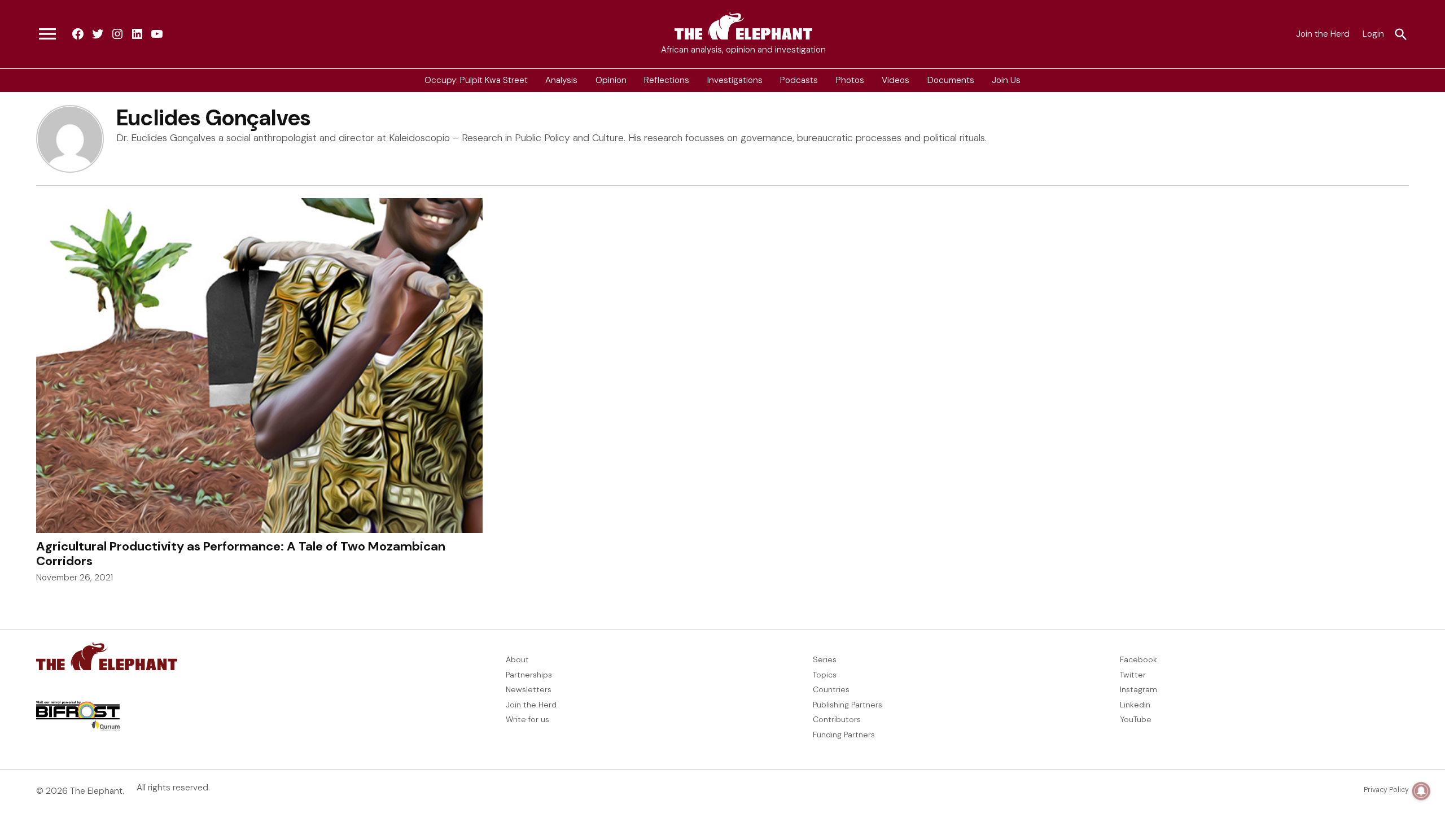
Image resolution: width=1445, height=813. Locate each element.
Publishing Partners (847, 705)
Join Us (1006, 80)
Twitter (1133, 675)
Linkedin (1135, 705)
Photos (850, 80)
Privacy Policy (1386, 789)
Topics (825, 675)
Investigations (735, 80)
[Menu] (47, 34)
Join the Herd (1323, 34)
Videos (895, 80)
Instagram (1138, 689)
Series (825, 659)
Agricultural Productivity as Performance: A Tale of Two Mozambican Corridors (240, 553)
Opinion (611, 80)
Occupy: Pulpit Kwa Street (476, 80)
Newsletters (528, 689)
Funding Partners (844, 734)
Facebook (1138, 659)
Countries (831, 689)
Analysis (561, 80)
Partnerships (529, 675)
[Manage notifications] (1421, 791)
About (517, 659)
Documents (950, 80)
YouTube (1135, 719)
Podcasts (799, 80)
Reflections (666, 80)
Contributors (837, 719)
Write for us (527, 719)
